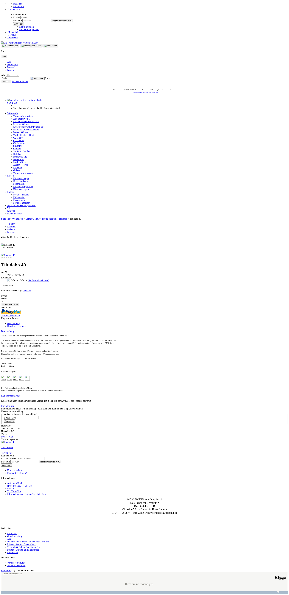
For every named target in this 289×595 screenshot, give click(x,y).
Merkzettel (12, 32)
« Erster (11, 224)
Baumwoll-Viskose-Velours (26, 129)
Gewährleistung (14, 536)
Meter (4, 298)
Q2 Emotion (19, 143)
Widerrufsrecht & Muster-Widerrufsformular (28, 541)
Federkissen (19, 184)
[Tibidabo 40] (8, 255)
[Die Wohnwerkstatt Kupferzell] (20, 42)
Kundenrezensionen (16, 326)
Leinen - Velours (21, 124)
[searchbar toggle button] (50, 45)
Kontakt (15, 205)
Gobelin (17, 148)
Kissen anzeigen (21, 178)
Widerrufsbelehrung (16, 565)
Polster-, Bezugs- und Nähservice (23, 549)
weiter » (11, 229)
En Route (17, 167)
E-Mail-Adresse (8, 458)
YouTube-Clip (14, 491)
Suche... (49, 78)
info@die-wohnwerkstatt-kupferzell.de (144, 92)
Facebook (12, 533)
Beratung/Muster (28, 205)
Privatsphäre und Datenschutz (21, 544)
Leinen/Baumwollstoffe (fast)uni (28, 127)
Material (11, 67)
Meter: (4, 295)
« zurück (11, 226)
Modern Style (19, 162)
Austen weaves (20, 165)
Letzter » (11, 232)
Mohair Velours (20, 132)
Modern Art (18, 159)
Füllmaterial (19, 197)
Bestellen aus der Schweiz (19, 486)
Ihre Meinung (7, 406)
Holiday (17, 154)
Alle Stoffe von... (21, 118)
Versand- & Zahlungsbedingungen (23, 547)
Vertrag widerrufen (16, 562)
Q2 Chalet (18, 137)
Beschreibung (13, 323)
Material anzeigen (21, 194)
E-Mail (16, 17)
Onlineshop (6, 570)
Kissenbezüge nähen (23, 186)
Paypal (10, 488)
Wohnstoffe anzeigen (23, 116)
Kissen (10, 70)
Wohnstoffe (12, 64)
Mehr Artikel (7, 436)
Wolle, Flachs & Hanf (23, 135)
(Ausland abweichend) (38, 280)
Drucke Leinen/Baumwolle (26, 121)
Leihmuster (12, 552)
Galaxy (16, 170)
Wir (9, 205)
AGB (9, 539)
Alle (9, 62)
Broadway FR (20, 156)
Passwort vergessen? (29, 29)
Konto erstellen (26, 26)
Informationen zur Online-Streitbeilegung (26, 494)
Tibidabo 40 (7, 447)
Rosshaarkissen (20, 181)
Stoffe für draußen (22, 151)
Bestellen (17, 3)
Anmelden (9, 421)
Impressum (18, 6)
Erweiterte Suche (20, 81)
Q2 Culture (18, 140)
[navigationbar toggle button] (10, 45)
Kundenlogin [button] (13, 9)
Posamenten (19, 200)
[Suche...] (37, 78)
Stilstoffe (17, 146)
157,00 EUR (7, 453)
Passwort (17, 20)
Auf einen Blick (14, 483)
